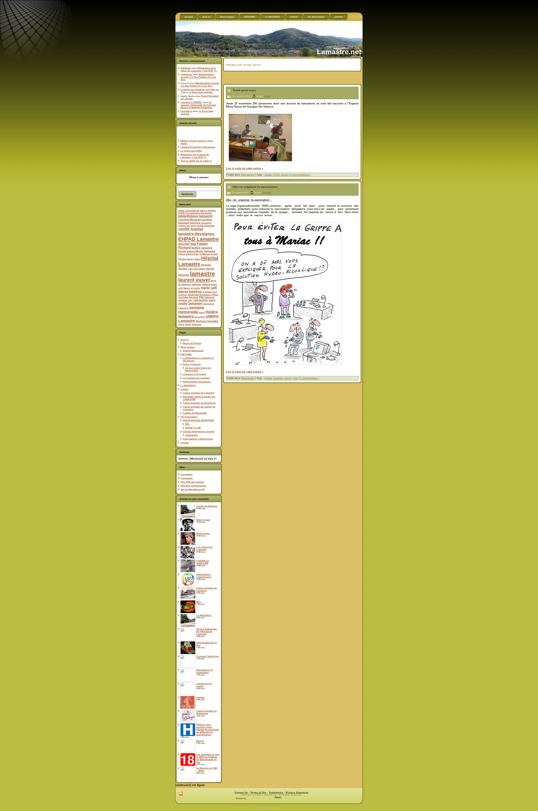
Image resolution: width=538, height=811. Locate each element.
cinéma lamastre (206, 225)
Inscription (187, 474)
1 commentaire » (309, 378)
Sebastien (186, 68)
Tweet (277, 797)
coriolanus (186, 74)
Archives (183, 458)
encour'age (187, 244)
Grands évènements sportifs (198, 431)
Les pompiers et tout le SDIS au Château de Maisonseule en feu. (207, 758)
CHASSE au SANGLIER (202, 562)
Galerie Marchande (193, 350)
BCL (187, 424)
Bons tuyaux (188, 347)
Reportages (247, 174)
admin (267, 96)
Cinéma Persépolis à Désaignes (198, 147)
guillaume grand (208, 254)
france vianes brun (188, 254)
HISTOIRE (186, 354)
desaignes (204, 233)
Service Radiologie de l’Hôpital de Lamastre (206, 631)
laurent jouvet (194, 280)
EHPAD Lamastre (198, 239)
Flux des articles (192, 482)
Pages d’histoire (192, 364)
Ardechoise (191, 435)
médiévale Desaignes (199, 295)
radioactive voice (204, 300)
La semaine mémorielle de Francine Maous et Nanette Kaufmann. (198, 105)
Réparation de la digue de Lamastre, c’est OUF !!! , (199, 69)
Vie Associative (189, 417)
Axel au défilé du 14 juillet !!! (196, 161)
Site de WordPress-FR (193, 489)
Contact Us (241, 792)
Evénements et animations (204, 671)
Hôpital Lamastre (198, 261)
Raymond (266, 192)
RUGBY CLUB (193, 428)
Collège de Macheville (195, 413)
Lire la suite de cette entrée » (244, 168)
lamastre (202, 273)
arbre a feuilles (208, 210)
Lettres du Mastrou (206, 506)
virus (295, 378)
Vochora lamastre (207, 321)
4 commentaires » (300, 174)
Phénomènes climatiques (197, 381)
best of (184, 339)
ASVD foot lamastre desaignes (195, 213)
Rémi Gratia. (203, 533)
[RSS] (181, 794)
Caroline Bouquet (189, 219)
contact (185, 442)
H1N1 (276, 174)
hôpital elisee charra (189, 259)
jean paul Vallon (197, 268)
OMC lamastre (206, 297)
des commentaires (193, 485)
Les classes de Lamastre (196, 378)
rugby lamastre (190, 303)
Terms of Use (258, 792)
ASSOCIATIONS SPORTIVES (198, 420)
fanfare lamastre (201, 247)
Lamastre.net (339, 52)
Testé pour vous (244, 90)
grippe (268, 174)
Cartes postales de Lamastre (198, 393)
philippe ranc (185, 300)
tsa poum (199, 317)
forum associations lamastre (196, 251)
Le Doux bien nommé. (200, 92)
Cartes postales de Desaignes (199, 403)
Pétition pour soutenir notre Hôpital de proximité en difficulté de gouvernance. (207, 729)
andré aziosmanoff (188, 210)
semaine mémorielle (191, 309)
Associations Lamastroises (198, 439)
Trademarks (276, 792)
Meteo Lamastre (199, 177)
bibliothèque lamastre (195, 216)
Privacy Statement (297, 792)
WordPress (275, 808)
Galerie (184, 389)
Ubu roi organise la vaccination (255, 186)
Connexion (187, 478)
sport (202, 312)
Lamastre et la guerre (194, 374)
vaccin (284, 174)
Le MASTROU (188, 385)
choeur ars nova (187, 225)
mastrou (195, 291)
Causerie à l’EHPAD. (191, 102)
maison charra (200, 284)
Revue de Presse (192, 343)
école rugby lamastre (189, 324)
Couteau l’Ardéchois (207, 656)
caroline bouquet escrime (195, 221)
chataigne (206, 223)
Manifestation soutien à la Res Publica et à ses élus (198, 77)
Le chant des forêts (191, 151)
